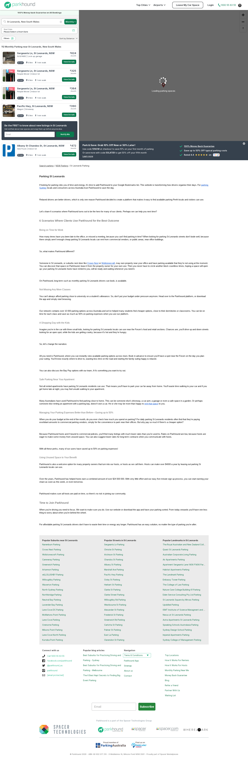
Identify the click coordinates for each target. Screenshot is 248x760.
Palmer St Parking (112, 630)
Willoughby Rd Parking (115, 600)
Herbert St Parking (113, 584)
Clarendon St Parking (114, 640)
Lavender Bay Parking (52, 605)
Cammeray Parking (51, 559)
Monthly (70, 22)
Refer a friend (171, 685)
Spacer (163, 754)
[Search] (3, 21)
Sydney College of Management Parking (182, 640)
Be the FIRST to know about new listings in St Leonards (35, 125)
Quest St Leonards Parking (175, 549)
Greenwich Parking (51, 564)
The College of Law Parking (176, 584)
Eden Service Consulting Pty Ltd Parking (182, 594)
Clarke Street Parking (114, 594)
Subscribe (147, 706)
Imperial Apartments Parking (176, 635)
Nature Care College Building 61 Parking (181, 589)
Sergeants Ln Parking (114, 544)
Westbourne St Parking (115, 605)
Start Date (8, 29)
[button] (68, 38)
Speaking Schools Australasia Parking (180, 625)
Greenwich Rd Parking (114, 620)
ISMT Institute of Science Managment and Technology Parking (192, 610)
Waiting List (170, 695)
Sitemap (128, 665)
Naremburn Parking (51, 544)
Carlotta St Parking (113, 625)
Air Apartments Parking (174, 559)
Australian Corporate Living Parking (179, 554)
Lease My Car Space (187, 5)
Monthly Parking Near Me (177, 670)
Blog (167, 680)
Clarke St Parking (112, 589)
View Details (69, 62)
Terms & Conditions (133, 655)
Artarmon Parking (50, 569)
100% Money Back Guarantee (199, 146)
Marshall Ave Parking (114, 569)
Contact (128, 676)
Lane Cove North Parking (54, 635)
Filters (6, 38)
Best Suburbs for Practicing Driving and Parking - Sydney (102, 657)
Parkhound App (131, 660)
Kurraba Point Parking (52, 640)
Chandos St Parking (113, 559)
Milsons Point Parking (52, 630)
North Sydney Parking (52, 589)
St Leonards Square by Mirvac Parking (181, 600)
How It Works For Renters (177, 660)
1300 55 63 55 (228, 5)
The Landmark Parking (173, 574)
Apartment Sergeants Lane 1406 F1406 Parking (185, 564)
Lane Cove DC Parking (52, 610)
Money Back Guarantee (176, 675)
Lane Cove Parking (51, 620)
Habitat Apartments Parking (176, 569)
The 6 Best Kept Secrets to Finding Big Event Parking (101, 678)
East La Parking (111, 635)
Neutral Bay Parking (51, 600)
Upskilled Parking (171, 605)
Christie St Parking (113, 549)
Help (240, 5)
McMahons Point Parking (54, 615)
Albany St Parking (112, 564)
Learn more (88, 156)
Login (211, 5)
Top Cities (142, 5)
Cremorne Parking (50, 625)
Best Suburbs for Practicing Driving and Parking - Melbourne (102, 668)
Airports (158, 5)
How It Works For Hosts (176, 665)
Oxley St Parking (112, 579)
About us (128, 670)
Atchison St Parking (113, 554)
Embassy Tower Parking (174, 579)
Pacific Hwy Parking (113, 574)
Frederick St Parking (113, 615)
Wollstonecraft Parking (53, 554)
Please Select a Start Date (16, 32)
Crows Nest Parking (51, 549)
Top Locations (172, 655)
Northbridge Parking (51, 594)
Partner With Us (172, 690)
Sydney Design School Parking (177, 630)
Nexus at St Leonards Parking (177, 615)
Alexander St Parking (114, 610)
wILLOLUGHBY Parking (52, 574)
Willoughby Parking (51, 579)
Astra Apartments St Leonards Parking (181, 620)
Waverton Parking (50, 584)
